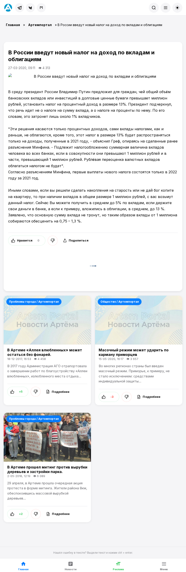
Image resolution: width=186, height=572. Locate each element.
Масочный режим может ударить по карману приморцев (134, 352)
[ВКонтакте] (30, 7)
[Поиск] (154, 8)
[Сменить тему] (177, 8)
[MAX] (41, 7)
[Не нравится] (53, 241)
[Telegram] (19, 7)
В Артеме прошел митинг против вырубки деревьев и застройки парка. (47, 469)
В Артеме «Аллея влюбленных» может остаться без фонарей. (44, 352)
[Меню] (166, 8)
